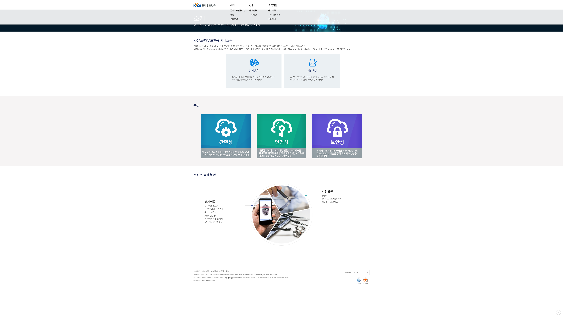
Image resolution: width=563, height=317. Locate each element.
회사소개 (229, 271)
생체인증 (253, 10)
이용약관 (197, 271)
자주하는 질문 (274, 15)
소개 (232, 5)
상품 (251, 5)
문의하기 (272, 19)
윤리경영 (205, 271)
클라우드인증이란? (238, 10)
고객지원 (272, 5)
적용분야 (234, 19)
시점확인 (253, 15)
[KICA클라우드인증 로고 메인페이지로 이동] (205, 5)
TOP (558, 312)
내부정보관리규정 (217, 271)
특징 (232, 15)
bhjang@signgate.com (231, 277)
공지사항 (272, 10)
